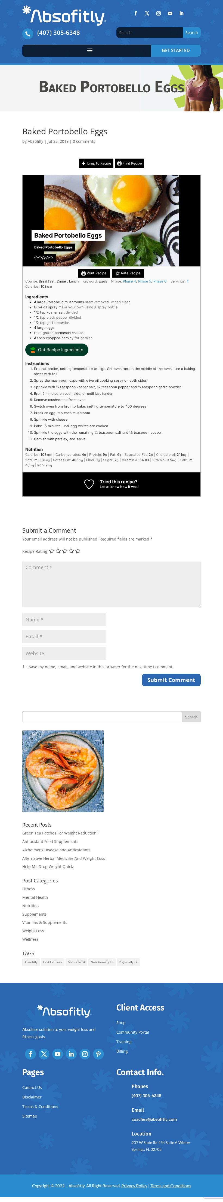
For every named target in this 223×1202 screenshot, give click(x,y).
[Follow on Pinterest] (98, 1054)
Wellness (30, 939)
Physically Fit (128, 962)
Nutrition (30, 905)
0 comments (84, 141)
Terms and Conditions (170, 1185)
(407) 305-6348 (58, 32)
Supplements (34, 914)
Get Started (176, 50)
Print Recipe (132, 163)
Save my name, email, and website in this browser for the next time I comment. (101, 666)
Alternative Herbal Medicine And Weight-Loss (63, 858)
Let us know (109, 487)
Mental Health (35, 897)
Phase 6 (159, 281)
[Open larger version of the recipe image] (111, 220)
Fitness (28, 888)
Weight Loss (33, 930)
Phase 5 (144, 281)
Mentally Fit (76, 962)
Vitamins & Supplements (44, 922)
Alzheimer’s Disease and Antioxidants (56, 849)
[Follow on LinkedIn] (181, 13)
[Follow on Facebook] (135, 13)
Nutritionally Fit (102, 962)
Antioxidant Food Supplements (50, 841)
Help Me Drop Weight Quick (47, 866)
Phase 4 (129, 281)
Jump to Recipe (98, 163)
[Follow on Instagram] (158, 13)
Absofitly (35, 141)
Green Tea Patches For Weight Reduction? (60, 833)
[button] (36, 258)
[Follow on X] (147, 13)
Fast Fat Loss (52, 962)
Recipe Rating (34, 551)
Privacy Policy (134, 1185)
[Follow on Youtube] (170, 13)
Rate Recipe (130, 273)
